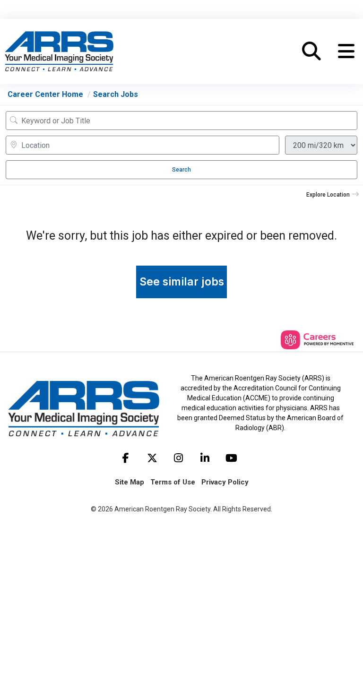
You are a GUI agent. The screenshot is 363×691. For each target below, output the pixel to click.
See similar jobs (181, 281)
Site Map (129, 482)
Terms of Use (172, 482)
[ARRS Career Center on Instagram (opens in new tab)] (178, 458)
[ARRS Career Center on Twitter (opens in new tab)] (152, 458)
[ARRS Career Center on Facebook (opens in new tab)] (125, 458)
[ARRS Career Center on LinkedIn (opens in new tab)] (205, 458)
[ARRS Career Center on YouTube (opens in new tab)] (231, 458)
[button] (346, 51)
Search (181, 169)
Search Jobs (115, 94)
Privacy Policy (225, 482)
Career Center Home (45, 94)
